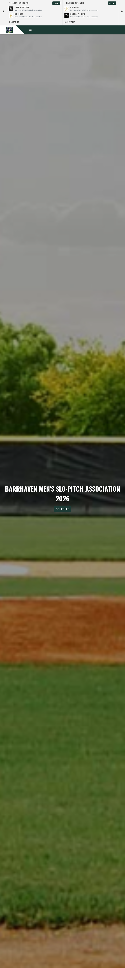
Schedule (62, 508)
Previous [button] (3, 13)
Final (56, 3)
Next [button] (121, 13)
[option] (34, 12)
